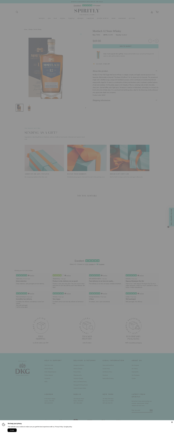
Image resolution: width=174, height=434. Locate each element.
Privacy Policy (59, 427)
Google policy (68, 427)
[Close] (172, 422)
